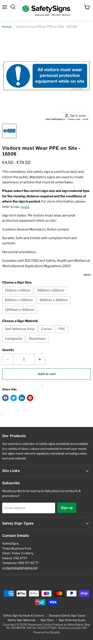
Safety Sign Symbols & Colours (23, 615)
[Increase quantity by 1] (39, 359)
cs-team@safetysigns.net (19, 568)
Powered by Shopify (46, 632)
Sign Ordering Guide (72, 620)
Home (6, 27)
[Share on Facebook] (5, 398)
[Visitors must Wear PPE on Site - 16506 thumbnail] (9, 131)
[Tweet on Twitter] (13, 398)
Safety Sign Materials (22, 620)
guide (24, 207)
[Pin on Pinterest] (30, 398)
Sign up (67, 507)
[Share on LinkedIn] (22, 398)
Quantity (8, 350)
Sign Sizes (47, 620)
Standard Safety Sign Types (67, 615)
